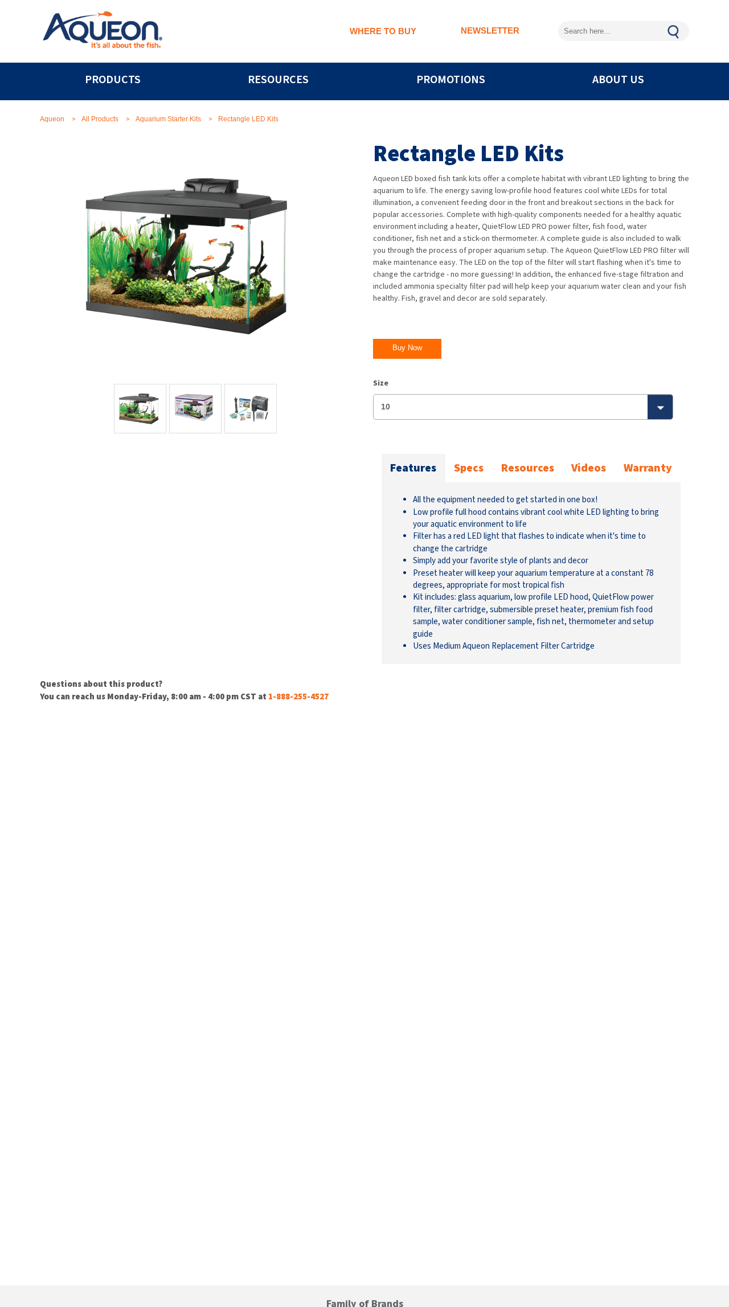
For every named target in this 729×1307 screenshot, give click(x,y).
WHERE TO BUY (383, 31)
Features (413, 468)
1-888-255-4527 (298, 697)
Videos (588, 468)
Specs (469, 468)
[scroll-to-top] (693, 1224)
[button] (407, 349)
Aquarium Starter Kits (168, 119)
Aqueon (52, 119)
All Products (99, 119)
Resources (527, 468)
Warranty (648, 468)
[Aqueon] (102, 31)
